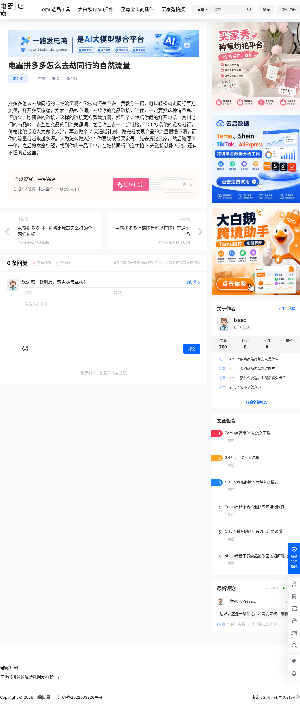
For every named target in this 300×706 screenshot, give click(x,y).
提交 (191, 349)
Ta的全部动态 (256, 402)
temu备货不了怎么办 (239, 387)
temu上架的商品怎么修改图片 (246, 368)
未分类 (18, 78)
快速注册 (289, 10)
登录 (266, 10)
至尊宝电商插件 (137, 9)
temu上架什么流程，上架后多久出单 (251, 378)
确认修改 (193, 282)
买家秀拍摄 (173, 9)
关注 (281, 309)
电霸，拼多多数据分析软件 (259, 624)
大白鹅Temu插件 (95, 9)
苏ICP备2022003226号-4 (79, 697)
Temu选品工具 (55, 9)
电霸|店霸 (42, 697)
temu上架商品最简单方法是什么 (248, 359)
